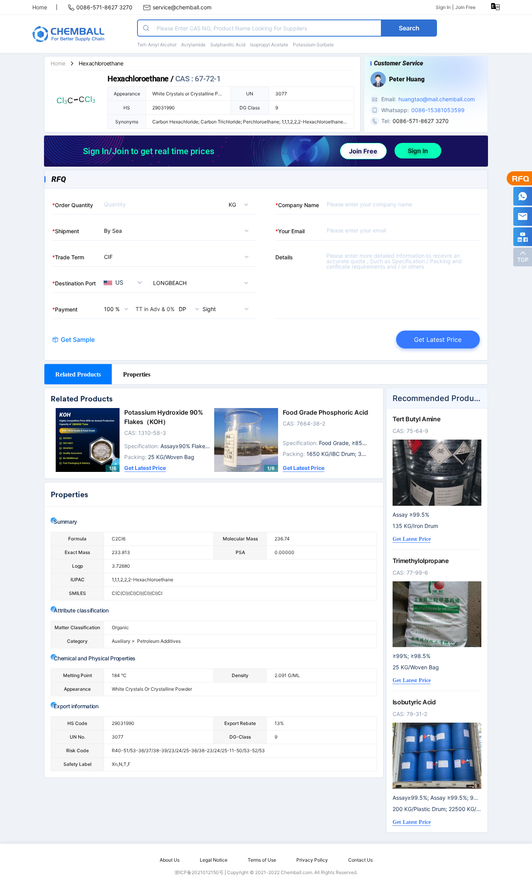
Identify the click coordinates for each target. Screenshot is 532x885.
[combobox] (202, 282)
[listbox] (227, 204)
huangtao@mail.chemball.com (436, 99)
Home (39, 7)
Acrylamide (193, 45)
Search (409, 28)
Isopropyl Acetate (269, 45)
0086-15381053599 (438, 110)
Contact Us (360, 860)
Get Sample (78, 339)
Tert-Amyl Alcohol (156, 45)
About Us (170, 860)
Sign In (443, 7)
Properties (136, 374)
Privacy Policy (312, 860)
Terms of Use (262, 860)
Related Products (78, 374)
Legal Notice (213, 860)
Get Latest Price (438, 339)
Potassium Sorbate (313, 45)
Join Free (465, 7)
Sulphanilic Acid (227, 45)
